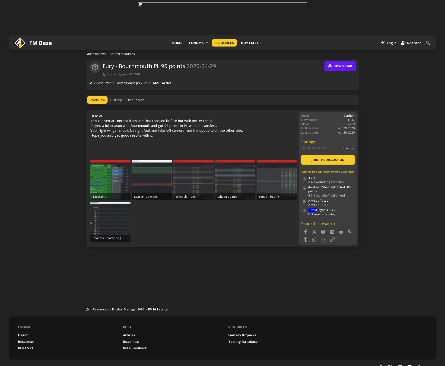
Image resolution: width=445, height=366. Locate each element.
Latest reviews (96, 54)
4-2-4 (311, 177)
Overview (97, 99)
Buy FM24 (249, 42)
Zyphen (111, 74)
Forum (23, 335)
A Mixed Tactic (318, 200)
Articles (129, 335)
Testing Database (242, 341)
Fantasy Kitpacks (242, 335)
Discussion (135, 99)
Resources (224, 42)
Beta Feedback (135, 348)
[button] (207, 42)
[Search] (428, 42)
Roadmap (131, 341)
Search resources (122, 54)
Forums (196, 42)
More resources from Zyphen (327, 172)
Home (177, 42)
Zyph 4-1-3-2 (322, 210)
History (116, 99)
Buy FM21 (25, 348)
